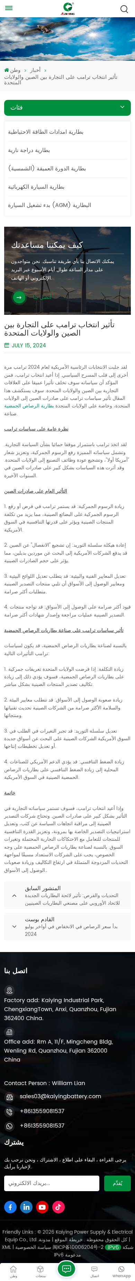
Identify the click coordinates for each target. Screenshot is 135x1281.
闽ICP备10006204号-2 (78, 1247)
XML (6, 1247)
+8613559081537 (42, 1111)
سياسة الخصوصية (33, 1247)
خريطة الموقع (68, 1240)
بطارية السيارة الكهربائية (36, 186)
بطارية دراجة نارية (29, 150)
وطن (15, 70)
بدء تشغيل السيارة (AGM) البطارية (49, 205)
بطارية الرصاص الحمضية (29, 406)
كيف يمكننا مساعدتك (47, 245)
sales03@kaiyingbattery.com (60, 1096)
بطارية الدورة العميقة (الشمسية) (47, 168)
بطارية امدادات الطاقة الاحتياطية (45, 132)
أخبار (35, 70)
